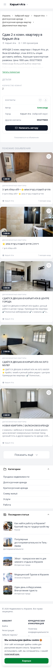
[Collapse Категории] (48, 469)
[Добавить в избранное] (40, 100)
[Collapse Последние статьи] (48, 514)
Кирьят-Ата (39, 15)
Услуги (6, 499)
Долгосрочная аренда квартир (16, 22)
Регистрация (8, 630)
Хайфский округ (22, 15)
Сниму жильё (10, 493)
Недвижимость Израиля (20, 608)
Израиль (6, 15)
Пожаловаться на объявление (26, 137)
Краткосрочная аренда (15, 487)
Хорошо (26, 660)
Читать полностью (11, 72)
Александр (42, 107)
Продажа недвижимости (16, 476)
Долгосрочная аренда (12, 19)
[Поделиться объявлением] (45, 100)
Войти (5, 626)
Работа (7, 504)
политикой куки (12, 654)
